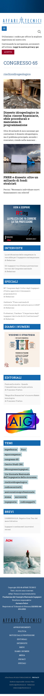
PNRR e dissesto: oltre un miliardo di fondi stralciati (21, 180)
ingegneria (11, 502)
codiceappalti (27, 502)
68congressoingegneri (17, 469)
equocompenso (13, 454)
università (20, 497)
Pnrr (23, 449)
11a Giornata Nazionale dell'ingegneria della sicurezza (20, 476)
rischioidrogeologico (16, 482)
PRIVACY (35, 677)
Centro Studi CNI (14, 464)
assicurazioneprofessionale (19, 492)
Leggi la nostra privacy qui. (26, 47)
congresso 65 (11, 459)
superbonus (11, 449)
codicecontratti (13, 487)
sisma (8, 497)
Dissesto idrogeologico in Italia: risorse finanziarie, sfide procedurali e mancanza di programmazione (21, 119)
